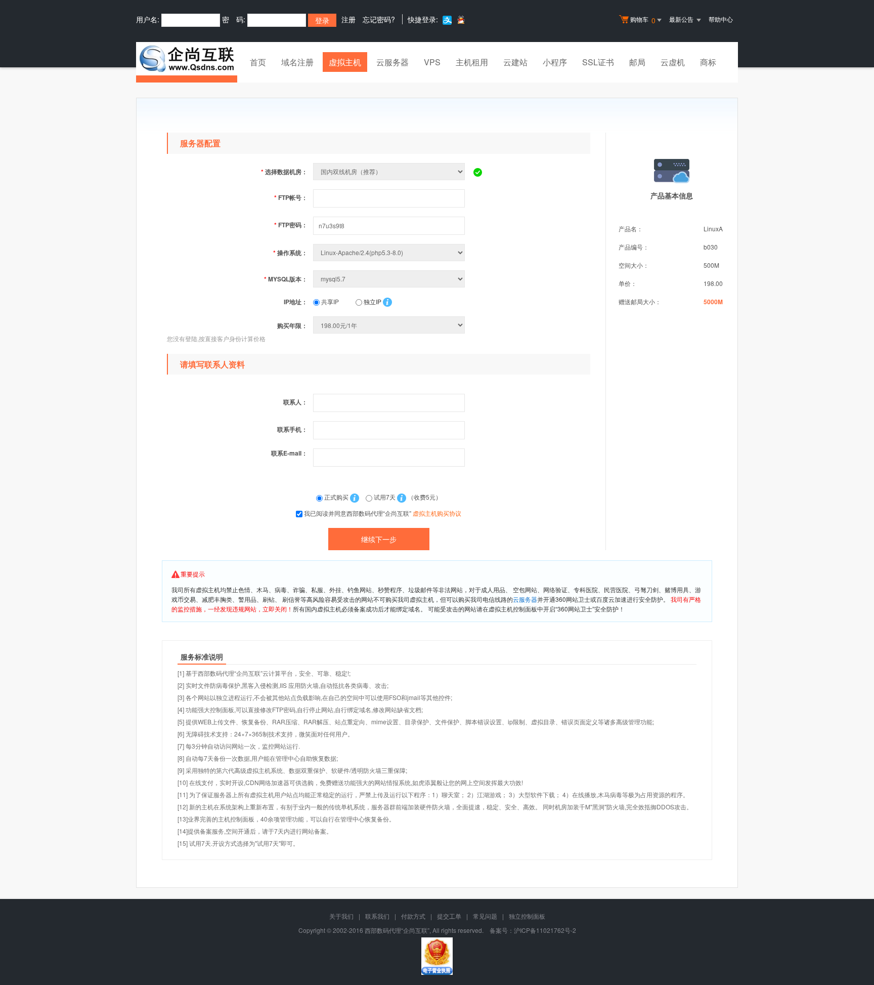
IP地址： (296, 301)
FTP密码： (291, 224)
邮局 (637, 62)
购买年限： (292, 325)
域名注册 (297, 62)
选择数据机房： (284, 171)
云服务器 (392, 62)
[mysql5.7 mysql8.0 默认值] (390, 278)
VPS (432, 62)
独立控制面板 (527, 916)
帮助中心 (721, 19)
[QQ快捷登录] (460, 19)
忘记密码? (379, 19)
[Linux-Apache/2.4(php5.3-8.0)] (390, 252)
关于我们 (341, 916)
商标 (708, 62)
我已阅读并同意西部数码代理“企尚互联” (382, 513)
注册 (348, 19)
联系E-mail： (289, 453)
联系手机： (292, 429)
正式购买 (336, 496)
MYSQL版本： (286, 278)
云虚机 (673, 62)
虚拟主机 (345, 62)
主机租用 (472, 62)
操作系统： (290, 252)
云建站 (515, 62)
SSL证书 (598, 62)
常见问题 (485, 916)
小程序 (555, 62)
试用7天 (384, 496)
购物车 (643, 20)
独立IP (371, 301)
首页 (258, 62)
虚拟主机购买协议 (437, 513)
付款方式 (413, 916)
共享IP (329, 301)
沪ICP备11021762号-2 (545, 930)
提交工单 (449, 916)
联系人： (295, 401)
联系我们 (377, 916)
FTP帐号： (291, 197)
